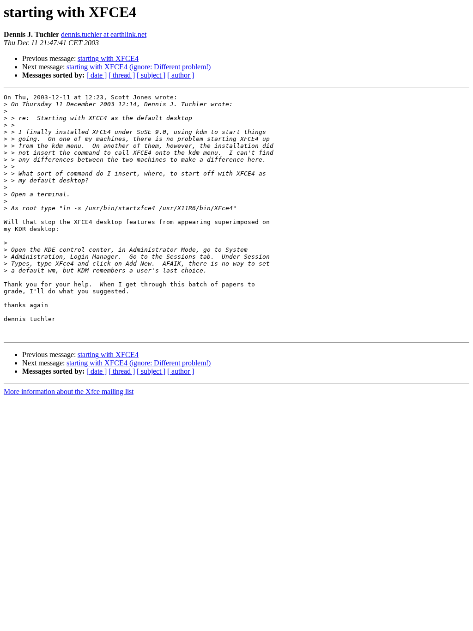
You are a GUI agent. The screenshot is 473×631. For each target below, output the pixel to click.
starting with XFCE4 (108, 58)
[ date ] (96, 75)
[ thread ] (122, 75)
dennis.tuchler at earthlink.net (103, 34)
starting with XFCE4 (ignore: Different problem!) (139, 67)
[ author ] (180, 75)
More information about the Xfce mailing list (68, 391)
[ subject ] (151, 75)
